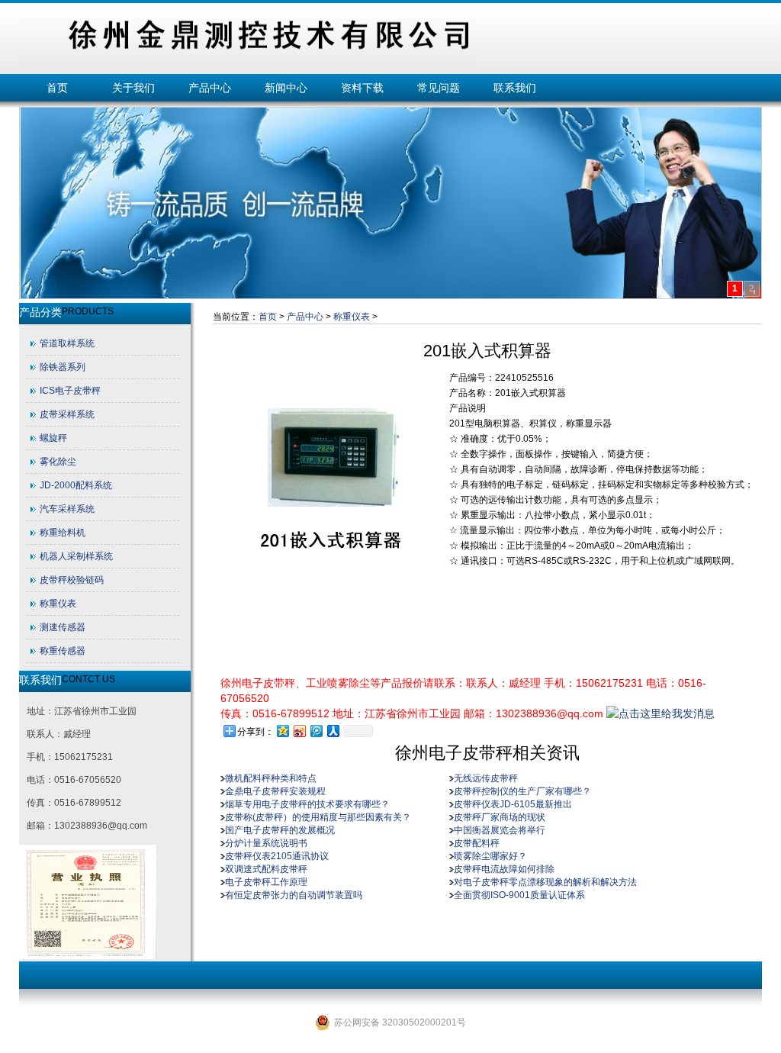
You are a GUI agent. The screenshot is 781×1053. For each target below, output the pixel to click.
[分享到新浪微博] (299, 730)
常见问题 (438, 88)
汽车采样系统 (67, 509)
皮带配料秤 (477, 843)
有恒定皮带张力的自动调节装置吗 (293, 895)
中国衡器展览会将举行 (499, 830)
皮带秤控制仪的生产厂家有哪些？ (522, 791)
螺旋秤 (53, 438)
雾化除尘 (58, 461)
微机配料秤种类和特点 (271, 778)
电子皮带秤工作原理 (266, 882)
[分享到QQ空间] (282, 730)
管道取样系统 (67, 343)
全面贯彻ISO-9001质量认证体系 (519, 895)
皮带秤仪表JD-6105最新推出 (513, 804)
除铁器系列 (62, 367)
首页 (57, 88)
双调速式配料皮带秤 (266, 869)
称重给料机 (62, 532)
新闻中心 (286, 88)
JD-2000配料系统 (76, 485)
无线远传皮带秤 (486, 778)
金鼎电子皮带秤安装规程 (275, 791)
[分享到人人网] (332, 730)
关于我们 (133, 88)
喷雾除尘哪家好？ (490, 856)
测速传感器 (62, 627)
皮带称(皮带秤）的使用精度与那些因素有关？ (318, 817)
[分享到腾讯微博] (315, 730)
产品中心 (209, 88)
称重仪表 (58, 603)
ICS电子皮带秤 (70, 390)
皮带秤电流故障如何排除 (504, 869)
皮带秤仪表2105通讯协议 (277, 856)
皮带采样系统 (67, 414)
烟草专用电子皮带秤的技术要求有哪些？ (307, 804)
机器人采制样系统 (76, 556)
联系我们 (514, 88)
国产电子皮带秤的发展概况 (280, 830)
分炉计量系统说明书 (266, 843)
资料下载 (362, 88)
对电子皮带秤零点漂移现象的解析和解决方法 (545, 882)
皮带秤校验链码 (72, 580)
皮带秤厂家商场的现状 (499, 817)
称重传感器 (62, 651)
